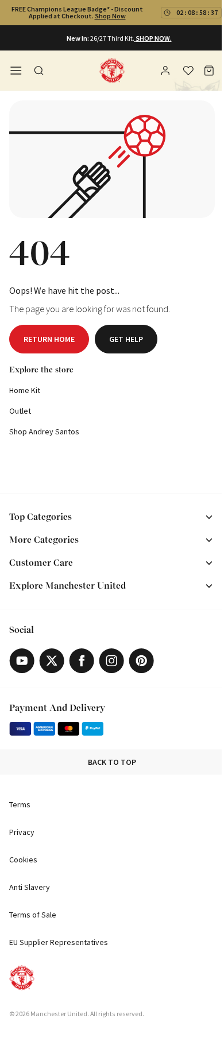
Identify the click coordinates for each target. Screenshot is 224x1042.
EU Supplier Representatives (58, 942)
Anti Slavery (29, 887)
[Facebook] (81, 660)
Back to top (112, 762)
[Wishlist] (188, 70)
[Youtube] (21, 660)
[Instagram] (111, 660)
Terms (19, 804)
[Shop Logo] (112, 70)
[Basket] (209, 70)
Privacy (21, 832)
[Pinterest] (141, 660)
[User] (166, 72)
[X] (51, 660)
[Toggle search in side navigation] (39, 70)
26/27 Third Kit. (112, 38)
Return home (49, 339)
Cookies (23, 859)
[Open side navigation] (16, 70)
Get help (126, 339)
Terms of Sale (32, 914)
